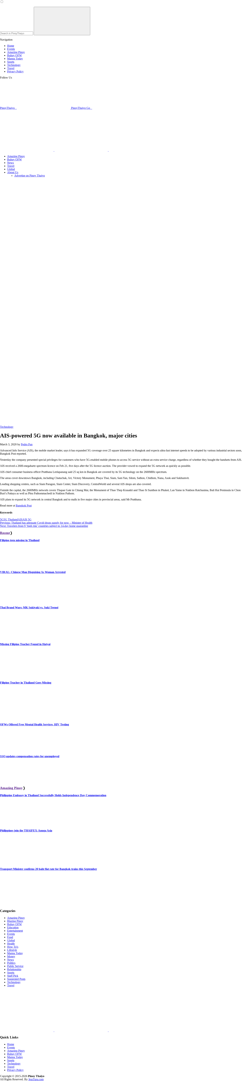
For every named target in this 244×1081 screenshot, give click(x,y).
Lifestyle (12, 950)
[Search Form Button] (62, 21)
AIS (20, 519)
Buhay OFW (14, 924)
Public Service (15, 966)
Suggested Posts (16, 978)
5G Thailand (11, 519)
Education (13, 927)
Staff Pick (12, 975)
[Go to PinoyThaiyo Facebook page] (81, 150)
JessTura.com (36, 1079)
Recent (5, 533)
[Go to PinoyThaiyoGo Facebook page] (135, 150)
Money (11, 956)
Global (11, 940)
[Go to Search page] (27, 150)
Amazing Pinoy (11, 788)
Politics (11, 962)
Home (10, 1044)
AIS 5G (27, 519)
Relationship (14, 969)
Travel (10, 985)
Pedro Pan (27, 444)
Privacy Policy (15, 1070)
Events (11, 933)
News (10, 959)
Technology (6, 426)
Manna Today (15, 953)
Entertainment (15, 930)
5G (2, 519)
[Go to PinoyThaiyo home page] (24, 119)
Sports (10, 972)
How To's (12, 946)
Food (10, 937)
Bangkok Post (24, 505)
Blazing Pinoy (15, 921)
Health (11, 943)
